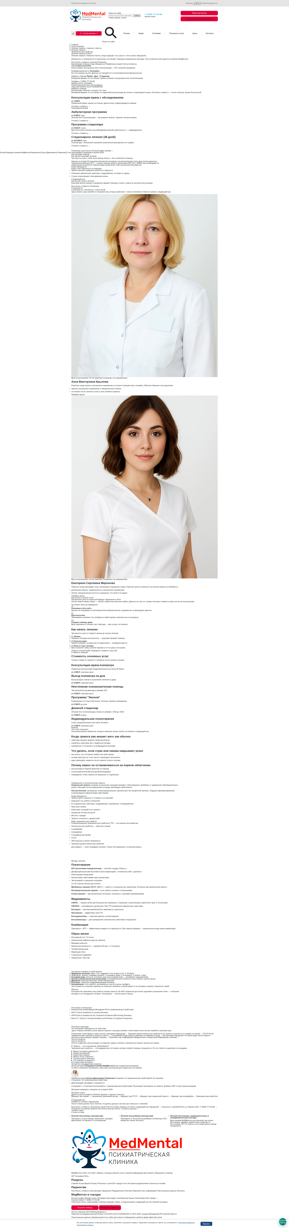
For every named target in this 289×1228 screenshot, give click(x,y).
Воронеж (124, 1198)
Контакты (210, 33)
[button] (89, 33)
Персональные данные (167, 1191)
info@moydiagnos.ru (209, 3)
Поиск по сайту (115, 13)
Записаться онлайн (157, 1183)
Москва (88, 1198)
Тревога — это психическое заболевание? (91, 1046)
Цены (194, 33)
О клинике (156, 33)
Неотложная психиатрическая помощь (97, 686)
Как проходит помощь (80, 64)
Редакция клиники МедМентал (18, 152)
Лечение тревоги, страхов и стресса (86, 48)
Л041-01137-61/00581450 (118, 1214)
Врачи (87, 1183)
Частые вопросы (130, 64)
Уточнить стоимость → (80, 106)
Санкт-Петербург (99, 1198)
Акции (141, 33)
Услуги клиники (77, 46)
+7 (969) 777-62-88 (153, 14)
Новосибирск (140, 1198)
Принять (206, 1224)
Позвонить (102, 62)
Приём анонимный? (81, 1053)
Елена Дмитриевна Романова (53, 152)
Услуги (81, 1183)
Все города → (152, 1198)
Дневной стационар (84, 708)
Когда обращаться (97, 64)
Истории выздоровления (138, 1183)
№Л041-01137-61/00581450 (91, 87)
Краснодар (110, 1198)
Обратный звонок (199, 13)
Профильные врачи (114, 64)
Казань (131, 1198)
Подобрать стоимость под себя (104, 651)
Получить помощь (84, 1208)
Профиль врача (78, 394)
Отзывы (126, 33)
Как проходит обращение (100, 1191)
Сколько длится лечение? (84, 1059)
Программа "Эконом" (85, 697)
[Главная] (73, 33)
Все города (117, 1183)
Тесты (124, 1183)
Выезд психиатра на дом (88, 675)
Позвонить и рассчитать (81, 151)
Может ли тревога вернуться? (85, 1051)
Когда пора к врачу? (81, 1055)
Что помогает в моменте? (84, 1060)
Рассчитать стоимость (80, 186)
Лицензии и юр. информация (144, 1191)
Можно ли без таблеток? (83, 1057)
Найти (136, 15)
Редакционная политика (122, 1191)
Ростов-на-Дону (78, 1198)
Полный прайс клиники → (102, 151)
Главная (74, 45)
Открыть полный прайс (81, 651)
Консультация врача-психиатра (92, 665)
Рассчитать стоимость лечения (199, 19)
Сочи (118, 1198)
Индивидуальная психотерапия (92, 718)
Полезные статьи (176, 33)
